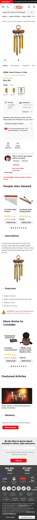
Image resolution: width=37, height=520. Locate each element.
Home (4, 21)
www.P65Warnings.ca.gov (20, 313)
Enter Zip (25, 111)
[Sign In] (29, 7)
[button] (18, 236)
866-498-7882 (9, 469)
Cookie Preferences (9, 513)
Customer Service (14, 482)
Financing (23, 481)
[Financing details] (31, 128)
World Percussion (30, 21)
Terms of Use (30, 512)
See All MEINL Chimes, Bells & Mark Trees (17, 178)
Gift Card (4, 481)
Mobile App (32, 481)
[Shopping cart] (34, 7)
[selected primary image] (18, 40)
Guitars (4, 16)
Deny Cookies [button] (10, 517)
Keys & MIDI (26, 16)
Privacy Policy (23, 505)
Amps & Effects (15, 16)
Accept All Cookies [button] (27, 517)
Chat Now (16, 170)
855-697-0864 (18, 168)
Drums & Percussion (15, 21)
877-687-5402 (27, 469)
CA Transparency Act (6, 499)
